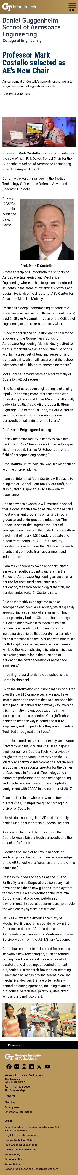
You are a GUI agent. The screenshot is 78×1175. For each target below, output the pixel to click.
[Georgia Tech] (23, 1056)
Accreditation (13, 1164)
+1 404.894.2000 (19, 1086)
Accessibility (12, 1154)
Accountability (13, 1159)
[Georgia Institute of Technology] (19, 5)
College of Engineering (22, 40)
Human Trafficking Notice (20, 1139)
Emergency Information (19, 1111)
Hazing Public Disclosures (20, 1149)
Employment (12, 1107)
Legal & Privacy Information (21, 1135)
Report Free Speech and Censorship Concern (31, 1168)
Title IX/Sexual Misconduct (21, 1144)
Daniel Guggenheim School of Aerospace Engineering (31, 27)
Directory (10, 1102)
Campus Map (17, 1090)
